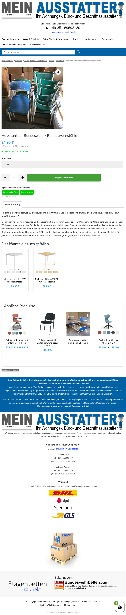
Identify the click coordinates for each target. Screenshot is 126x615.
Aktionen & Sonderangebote (14, 45)
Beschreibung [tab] (12, 204)
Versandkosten (21, 146)
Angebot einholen (63, 177)
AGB (48, 605)
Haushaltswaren (91, 39)
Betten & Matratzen (10, 39)
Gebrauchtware (27, 192)
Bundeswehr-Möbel (38, 45)
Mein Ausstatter (50, 601)
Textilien (76, 39)
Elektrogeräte (108, 39)
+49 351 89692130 (65, 28)
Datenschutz (58, 605)
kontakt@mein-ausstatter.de (63, 32)
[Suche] (80, 52)
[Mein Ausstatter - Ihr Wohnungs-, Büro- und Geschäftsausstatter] (63, 18)
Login (42, 605)
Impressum (70, 605)
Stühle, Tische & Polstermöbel (56, 39)
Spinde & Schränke (30, 39)
